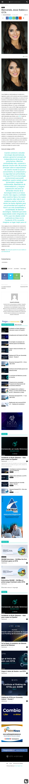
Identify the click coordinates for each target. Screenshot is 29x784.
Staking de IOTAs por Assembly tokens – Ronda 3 (12, 698)
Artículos (3, 338)
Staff (7, 763)
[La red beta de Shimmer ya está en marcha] (4, 377)
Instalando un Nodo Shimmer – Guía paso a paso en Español (13, 458)
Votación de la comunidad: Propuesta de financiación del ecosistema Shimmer (17, 384)
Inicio (2, 5)
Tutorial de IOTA (24, 286)
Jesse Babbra (16, 268)
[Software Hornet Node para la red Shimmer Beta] (4, 370)
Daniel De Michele (7, 14)
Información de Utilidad (18, 763)
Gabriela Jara (4, 461)
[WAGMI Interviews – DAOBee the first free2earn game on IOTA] (14, 551)
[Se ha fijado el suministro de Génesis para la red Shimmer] (4, 343)
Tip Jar (10, 763)
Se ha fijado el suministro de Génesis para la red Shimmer (13, 644)
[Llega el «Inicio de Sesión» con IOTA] (4, 350)
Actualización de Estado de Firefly (18, 335)
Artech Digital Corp (18, 765)
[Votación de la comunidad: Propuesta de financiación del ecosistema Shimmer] (4, 384)
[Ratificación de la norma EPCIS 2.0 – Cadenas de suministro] (4, 404)
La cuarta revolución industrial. (6, 287)
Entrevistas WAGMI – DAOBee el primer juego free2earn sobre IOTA (13, 581)
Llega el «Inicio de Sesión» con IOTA (18, 475)
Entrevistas (4, 556)
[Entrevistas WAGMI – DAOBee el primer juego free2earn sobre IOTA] (14, 572)
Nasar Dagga (23, 268)
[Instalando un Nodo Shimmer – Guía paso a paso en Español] (4, 330)
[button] (27, 2)
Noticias (6, 5)
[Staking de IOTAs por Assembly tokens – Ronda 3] (4, 357)
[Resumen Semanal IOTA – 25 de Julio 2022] (4, 363)
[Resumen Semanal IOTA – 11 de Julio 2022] (4, 397)
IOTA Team (10, 268)
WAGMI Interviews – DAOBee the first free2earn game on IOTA (14, 560)
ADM (20, 116)
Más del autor (18, 324)
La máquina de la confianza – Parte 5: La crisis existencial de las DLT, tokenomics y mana (17, 390)
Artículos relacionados (7, 324)
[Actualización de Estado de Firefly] (4, 336)
